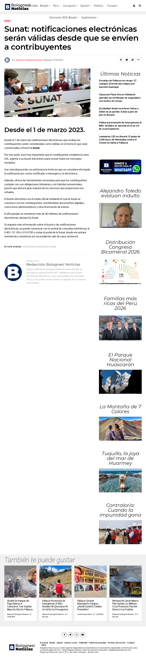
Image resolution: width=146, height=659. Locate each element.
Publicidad (83, 643)
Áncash (44, 5)
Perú (55, 5)
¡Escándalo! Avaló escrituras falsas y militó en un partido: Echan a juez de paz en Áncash (119, 111)
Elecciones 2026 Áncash (63, 17)
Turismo (111, 5)
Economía (44, 643)
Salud (43, 645)
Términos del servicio (116, 643)
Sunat (53, 247)
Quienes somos (71, 643)
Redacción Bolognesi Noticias (29, 60)
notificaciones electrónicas (36, 247)
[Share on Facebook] (120, 59)
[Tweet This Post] (126, 59)
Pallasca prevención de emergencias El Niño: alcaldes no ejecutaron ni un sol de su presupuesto (120, 125)
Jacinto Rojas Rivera (84, 614)
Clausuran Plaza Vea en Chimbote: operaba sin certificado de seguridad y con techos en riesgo (119, 97)
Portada (33, 5)
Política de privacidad (97, 643)
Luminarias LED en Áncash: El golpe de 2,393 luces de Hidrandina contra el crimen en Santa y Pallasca (119, 139)
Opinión (84, 5)
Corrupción (69, 5)
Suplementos (88, 17)
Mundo (52, 643)
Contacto (131, 643)
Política (98, 5)
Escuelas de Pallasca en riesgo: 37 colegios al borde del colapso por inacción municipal (117, 83)
